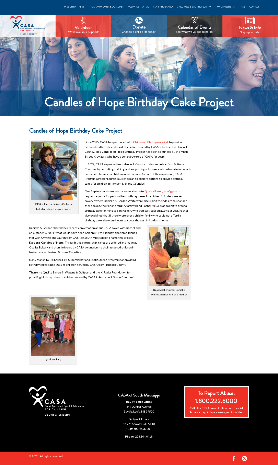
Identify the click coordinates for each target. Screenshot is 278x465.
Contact (254, 6)
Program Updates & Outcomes (106, 6)
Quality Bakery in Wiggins (160, 191)
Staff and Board (163, 6)
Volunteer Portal (138, 6)
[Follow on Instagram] (244, 458)
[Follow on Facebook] (233, 458)
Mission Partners (74, 6)
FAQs (242, 6)
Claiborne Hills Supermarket (150, 142)
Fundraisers (223, 6)
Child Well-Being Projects (192, 6)
